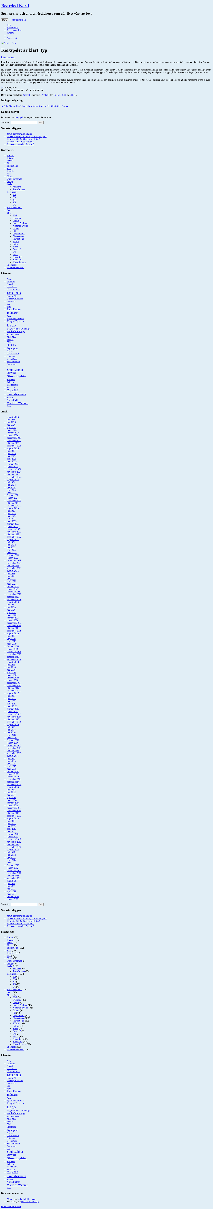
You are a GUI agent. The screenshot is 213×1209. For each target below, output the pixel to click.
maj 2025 (11, 456)
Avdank (10, 33)
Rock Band (12, 359)
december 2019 (14, 623)
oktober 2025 (13, 443)
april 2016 (11, 735)
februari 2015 (13, 771)
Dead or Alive (12, 296)
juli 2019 (11, 636)
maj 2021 (11, 578)
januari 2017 (12, 711)
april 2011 (11, 891)
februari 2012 (13, 865)
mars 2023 (12, 521)
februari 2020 (13, 617)
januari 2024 (12, 498)
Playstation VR (13, 354)
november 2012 (14, 842)
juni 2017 (11, 698)
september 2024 (14, 477)
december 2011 (14, 870)
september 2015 (14, 753)
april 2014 (11, 797)
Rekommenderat (14, 30)
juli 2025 (11, 451)
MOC (9, 342)
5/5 (14, 205)
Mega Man (11, 337)
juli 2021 (11, 573)
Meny (4, 20)
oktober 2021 (13, 565)
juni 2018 (11, 667)
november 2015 (14, 748)
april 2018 (11, 672)
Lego (11, 325)
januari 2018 (12, 680)
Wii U (15, 254)
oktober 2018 (13, 657)
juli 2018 (11, 664)
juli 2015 (11, 758)
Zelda (9, 406)
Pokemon (11, 356)
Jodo (9, 168)
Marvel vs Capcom (13, 334)
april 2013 (11, 829)
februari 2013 (13, 834)
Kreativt (26, 95)
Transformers (19, 189)
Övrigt (10, 181)
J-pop (9, 316)
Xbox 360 (17, 257)
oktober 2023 (13, 503)
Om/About (12, 38)
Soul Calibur (15, 369)
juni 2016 (11, 729)
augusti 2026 (13, 417)
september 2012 (14, 847)
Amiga (9, 279)
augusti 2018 (13, 662)
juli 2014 (11, 789)
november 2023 (14, 500)
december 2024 (14, 469)
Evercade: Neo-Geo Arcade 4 (20, 141)
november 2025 (14, 440)
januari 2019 (12, 649)
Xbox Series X (19, 262)
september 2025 (14, 445)
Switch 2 (17, 249)
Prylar (9, 184)
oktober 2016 (13, 719)
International (12, 166)
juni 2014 (11, 792)
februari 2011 (13, 896)
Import (16, 220)
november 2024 (14, 472)
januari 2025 (12, 466)
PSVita (16, 241)
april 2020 (11, 612)
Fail (8, 304)
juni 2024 (11, 485)
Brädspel (11, 158)
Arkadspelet (11, 281)
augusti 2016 (13, 724)
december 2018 (14, 651)
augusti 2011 (13, 881)
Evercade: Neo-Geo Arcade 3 (20, 144)
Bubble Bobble (12, 287)
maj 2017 (11, 701)
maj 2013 (11, 826)
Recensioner (12, 27)
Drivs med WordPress (11, 1206)
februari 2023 (13, 524)
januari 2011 (12, 899)
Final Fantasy (14, 309)
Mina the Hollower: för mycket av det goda (27, 136)
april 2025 (11, 458)
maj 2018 (11, 670)
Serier (9, 210)
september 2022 (14, 537)
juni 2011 (11, 886)
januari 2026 (12, 435)
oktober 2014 (13, 782)
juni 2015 (11, 761)
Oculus (16, 228)
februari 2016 (13, 740)
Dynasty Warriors (15, 299)
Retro (15, 244)
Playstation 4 (18, 236)
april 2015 (11, 766)
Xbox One (17, 259)
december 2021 (14, 560)
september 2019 (14, 630)
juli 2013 (11, 821)
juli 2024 (11, 482)
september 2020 (14, 599)
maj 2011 (11, 888)
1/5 (14, 194)
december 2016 (14, 714)
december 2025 (14, 438)
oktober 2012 (13, 844)
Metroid (10, 339)
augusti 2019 (13, 633)
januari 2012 (12, 868)
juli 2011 (11, 883)
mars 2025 (12, 461)
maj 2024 (11, 487)
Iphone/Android (20, 223)
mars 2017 (12, 706)
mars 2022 (12, 552)
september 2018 (14, 659)
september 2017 (14, 690)
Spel (9, 213)
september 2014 (14, 784)
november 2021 (14, 563)
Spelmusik (12, 265)
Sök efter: (5, 122)
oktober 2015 (13, 750)
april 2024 (11, 490)
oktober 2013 (13, 813)
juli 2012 (11, 852)
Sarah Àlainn (11, 364)
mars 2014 (12, 800)
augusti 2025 (13, 448)
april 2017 (11, 703)
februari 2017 (13, 709)
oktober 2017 (13, 688)
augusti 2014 (13, 787)
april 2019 (11, 641)
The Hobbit (12, 385)
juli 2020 (11, 604)
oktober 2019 (13, 628)
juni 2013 (11, 823)
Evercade (17, 218)
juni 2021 (11, 576)
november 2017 (14, 685)
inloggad (19, 117)
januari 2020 (12, 620)
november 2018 (14, 654)
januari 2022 (12, 558)
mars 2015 (12, 769)
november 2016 (14, 716)
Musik (10, 176)
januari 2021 (12, 589)
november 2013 (14, 810)
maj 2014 (11, 795)
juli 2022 (11, 542)
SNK (8, 367)
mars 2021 (12, 584)
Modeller (17, 186)
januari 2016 (12, 743)
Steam (15, 246)
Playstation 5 (18, 239)
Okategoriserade (14, 179)
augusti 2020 (13, 602)
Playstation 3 (18, 233)
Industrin (12, 312)
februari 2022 (13, 555)
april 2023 (11, 518)
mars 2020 (12, 615)
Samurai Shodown (13, 362)
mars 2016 (12, 737)
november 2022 (14, 531)
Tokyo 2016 (11, 387)
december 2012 (14, 839)
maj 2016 (11, 732)
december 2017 (14, 683)
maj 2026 (11, 425)
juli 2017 (11, 696)
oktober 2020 (13, 597)
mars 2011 (11, 894)
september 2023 (14, 505)
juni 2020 (11, 607)
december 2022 (14, 529)
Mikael (73, 95)
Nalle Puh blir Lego (26, 1199)
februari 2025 (13, 464)
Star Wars (11, 373)
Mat (9, 173)
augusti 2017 (13, 693)
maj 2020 (11, 610)
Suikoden (11, 379)
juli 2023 (11, 511)
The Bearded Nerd (15, 267)
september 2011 (14, 878)
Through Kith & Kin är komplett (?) (23, 139)
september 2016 (14, 722)
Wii (14, 252)
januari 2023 (12, 526)
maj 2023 (11, 516)
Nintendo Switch (20, 226)
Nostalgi (11, 344)
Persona (10, 351)
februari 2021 (13, 586)
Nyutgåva (12, 348)
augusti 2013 (13, 818)
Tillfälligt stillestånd (58, 106)
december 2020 (14, 591)
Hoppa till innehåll (17, 20)
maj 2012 (11, 857)
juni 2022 (11, 544)
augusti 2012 (13, 849)
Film (9, 163)
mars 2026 (12, 430)
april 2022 (11, 550)
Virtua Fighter (13, 400)
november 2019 (14, 625)
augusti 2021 (13, 571)
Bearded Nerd (15, 5)
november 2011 (14, 873)
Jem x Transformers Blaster (19, 134)
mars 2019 (12, 644)
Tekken (10, 382)
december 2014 (14, 776)
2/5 (14, 197)
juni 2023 (11, 513)
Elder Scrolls (11, 301)
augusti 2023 (13, 508)
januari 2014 (12, 805)
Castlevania (13, 289)
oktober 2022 (13, 534)
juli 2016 (11, 727)
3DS (15, 215)
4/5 (14, 202)
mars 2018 (12, 675)
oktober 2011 (13, 875)
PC (14, 231)
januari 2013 (12, 836)
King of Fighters (15, 321)
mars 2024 (12, 492)
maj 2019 (11, 638)
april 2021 (11, 581)
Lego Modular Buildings (18, 328)
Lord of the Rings (16, 331)
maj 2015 (11, 763)
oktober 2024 (13, 474)
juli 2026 (11, 419)
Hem (9, 25)
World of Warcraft (17, 402)
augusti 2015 (13, 756)
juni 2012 (11, 855)
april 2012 (11, 860)
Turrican (10, 398)
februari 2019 (13, 646)
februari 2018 (13, 677)
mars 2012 (12, 862)
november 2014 (14, 779)
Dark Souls (14, 293)
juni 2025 (11, 453)
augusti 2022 (13, 539)
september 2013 (14, 815)
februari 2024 (13, 495)
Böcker (10, 155)
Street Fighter (17, 376)
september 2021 (14, 568)
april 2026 (11, 427)
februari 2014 (13, 802)
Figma (9, 307)
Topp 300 (12, 390)
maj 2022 (11, 547)
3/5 (14, 199)
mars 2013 (12, 831)
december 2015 (14, 745)
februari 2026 (13, 432)
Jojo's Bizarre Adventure (15, 319)
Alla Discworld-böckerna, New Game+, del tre (24, 106)
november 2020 (14, 594)
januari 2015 (12, 774)
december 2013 (14, 808)
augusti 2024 (13, 479)
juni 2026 (11, 422)
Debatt (10, 160)
